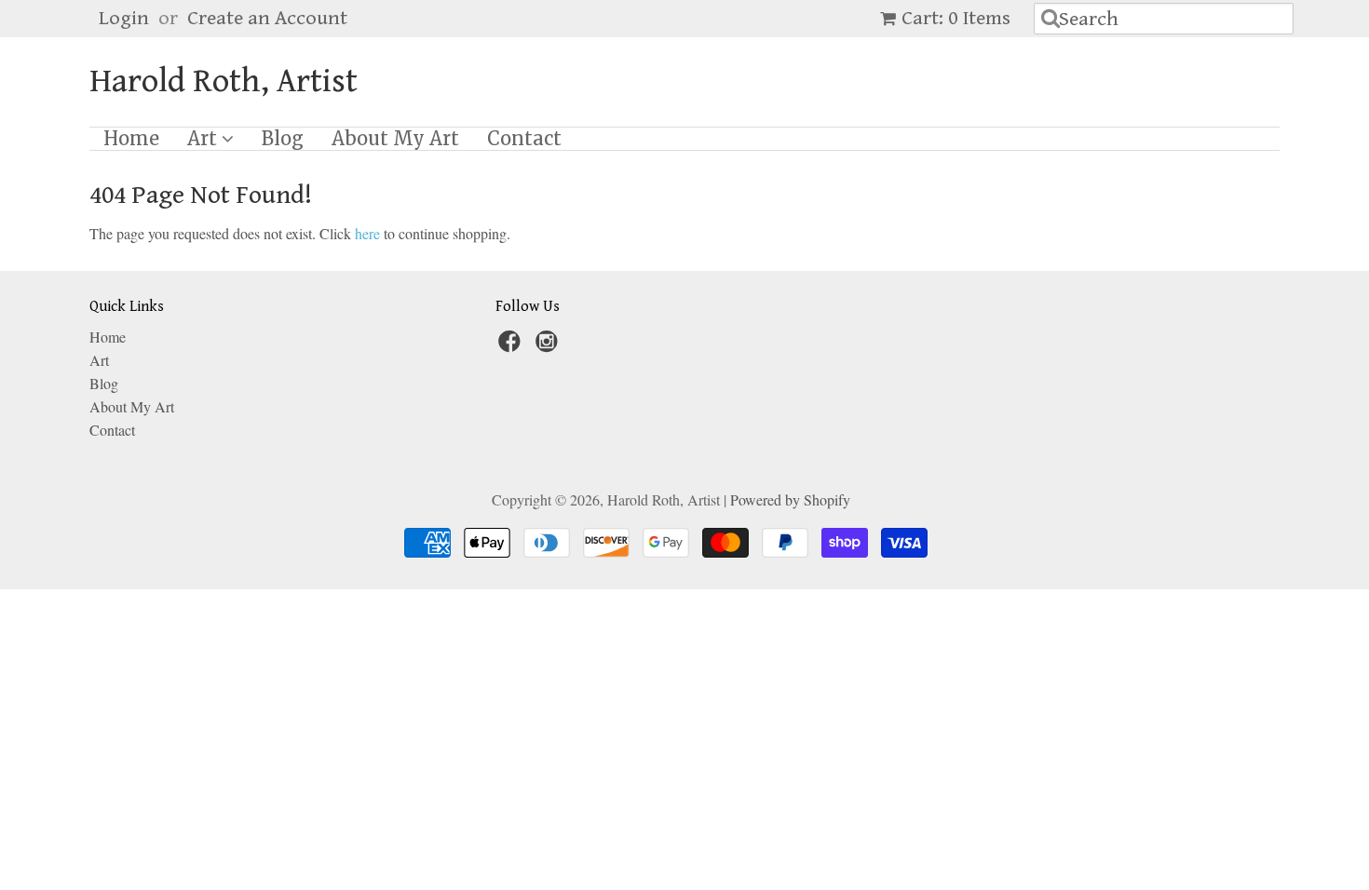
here (367, 233)
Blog (283, 139)
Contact (524, 139)
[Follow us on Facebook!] (512, 346)
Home (131, 139)
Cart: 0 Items (955, 18)
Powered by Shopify (790, 499)
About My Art (395, 139)
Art (204, 139)
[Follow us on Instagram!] (549, 346)
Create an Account (267, 18)
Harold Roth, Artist (223, 82)
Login (124, 18)
